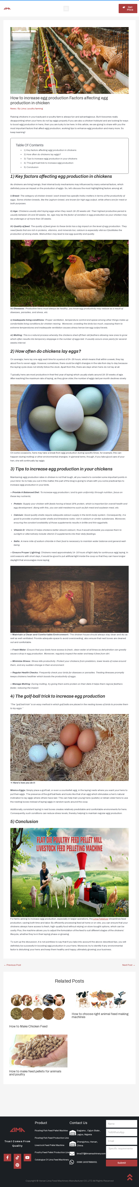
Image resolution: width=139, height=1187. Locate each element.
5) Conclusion (31, 167)
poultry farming (35, 108)
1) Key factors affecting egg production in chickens (50, 150)
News (13, 108)
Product (41, 1123)
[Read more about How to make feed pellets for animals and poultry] (38, 1051)
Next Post (128, 965)
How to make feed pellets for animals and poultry (35, 1073)
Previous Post (12, 965)
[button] (66, 8)
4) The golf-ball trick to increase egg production (48, 163)
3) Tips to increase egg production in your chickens (50, 158)
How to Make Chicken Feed (28, 1026)
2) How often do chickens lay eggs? (42, 154)
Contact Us (78, 1123)
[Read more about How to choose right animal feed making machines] (101, 999)
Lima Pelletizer (100, 919)
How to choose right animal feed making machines (100, 1015)
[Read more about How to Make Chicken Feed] (38, 1006)
